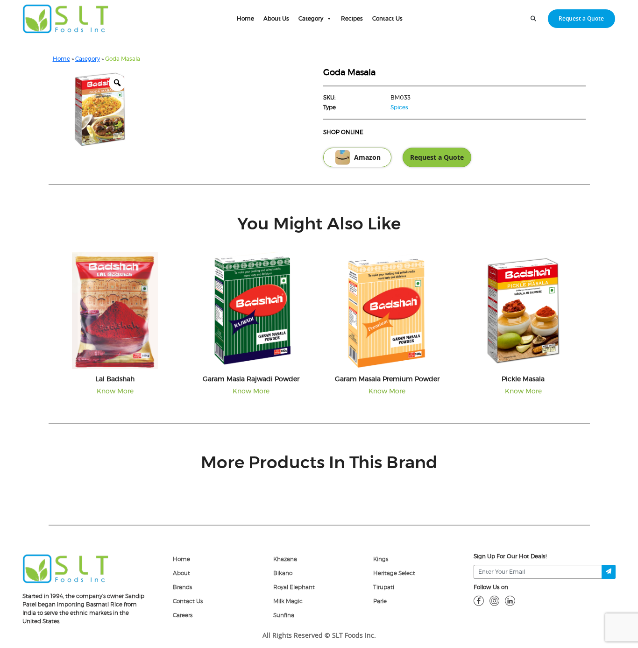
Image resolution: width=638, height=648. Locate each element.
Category (310, 18)
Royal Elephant (294, 587)
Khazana (285, 559)
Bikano (282, 573)
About (181, 573)
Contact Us (387, 18)
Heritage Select (394, 573)
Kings (380, 559)
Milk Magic (288, 601)
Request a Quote (581, 18)
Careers (182, 615)
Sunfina (283, 615)
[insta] (494, 600)
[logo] (65, 568)
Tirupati (383, 587)
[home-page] (65, 19)
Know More (115, 391)
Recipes (352, 18)
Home (245, 18)
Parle (380, 601)
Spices (399, 107)
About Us (276, 18)
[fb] (479, 600)
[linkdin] (510, 600)
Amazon (367, 157)
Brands (182, 587)
